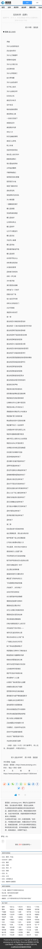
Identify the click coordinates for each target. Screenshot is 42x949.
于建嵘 (4, 912)
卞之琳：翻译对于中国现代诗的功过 (13, 890)
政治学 (24, 7)
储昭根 (12, 930)
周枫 (3, 927)
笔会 (10, 768)
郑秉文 (37, 932)
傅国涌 (21, 909)
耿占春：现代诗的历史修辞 (10, 893)
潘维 (28, 932)
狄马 (20, 922)
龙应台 (29, 907)
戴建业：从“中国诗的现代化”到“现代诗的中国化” (16, 898)
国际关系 (32, 7)
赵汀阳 (29, 914)
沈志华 (12, 914)
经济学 (16, 7)
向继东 (21, 914)
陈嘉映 (29, 909)
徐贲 (20, 912)
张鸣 (11, 917)
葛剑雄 (4, 930)
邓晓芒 (12, 919)
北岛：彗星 (5, 865)
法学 (9, 7)
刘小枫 (21, 925)
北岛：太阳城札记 (7, 879)
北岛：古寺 (5, 876)
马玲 (3, 922)
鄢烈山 (12, 909)
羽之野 (12, 935)
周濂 (36, 917)
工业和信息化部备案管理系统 (21, 947)
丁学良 (37, 907)
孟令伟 (29, 925)
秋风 (11, 925)
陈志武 (12, 912)
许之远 (29, 930)
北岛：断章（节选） (8, 857)
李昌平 (4, 917)
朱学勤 (21, 932)
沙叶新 (29, 927)
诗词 (15, 768)
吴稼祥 (21, 930)
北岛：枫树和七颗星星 (9, 882)
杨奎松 (21, 917)
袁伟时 (29, 922)
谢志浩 (21, 935)
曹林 (3, 909)
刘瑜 (36, 927)
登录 (20, 844)
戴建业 (37, 914)
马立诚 (37, 912)
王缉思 (21, 919)
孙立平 (29, 935)
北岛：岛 (4, 873)
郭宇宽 (29, 912)
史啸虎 (37, 922)
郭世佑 (37, 919)
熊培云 (4, 925)
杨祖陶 (4, 914)
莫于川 (4, 935)
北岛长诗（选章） (7, 860)
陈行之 (12, 907)
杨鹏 (3, 919)
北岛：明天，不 (7, 868)
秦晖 (3, 907)
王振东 (12, 922)
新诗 (19, 768)
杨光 (36, 935)
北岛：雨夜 (5, 871)
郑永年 (21, 907)
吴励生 (12, 932)
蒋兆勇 (12, 927)
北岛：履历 (5, 862)
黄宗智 (37, 909)
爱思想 (6, 3)
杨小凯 (4, 932)
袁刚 (36, 930)
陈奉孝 (29, 919)
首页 (3, 7)
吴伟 (20, 927)
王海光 (29, 917)
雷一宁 (37, 925)
